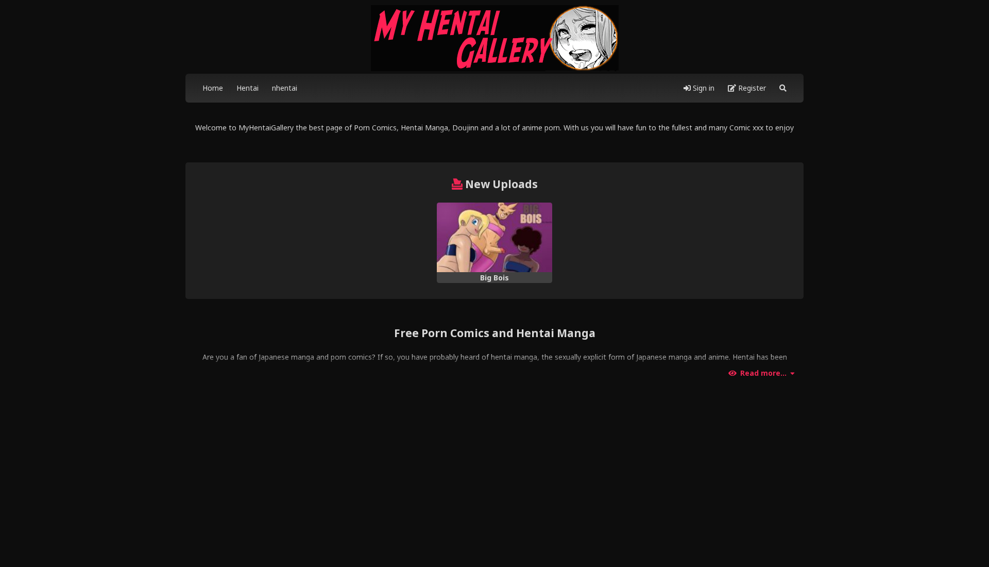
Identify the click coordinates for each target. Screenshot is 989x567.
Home (212, 88)
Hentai (247, 88)
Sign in (702, 88)
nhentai (284, 88)
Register (751, 88)
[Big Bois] (494, 237)
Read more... (763, 373)
